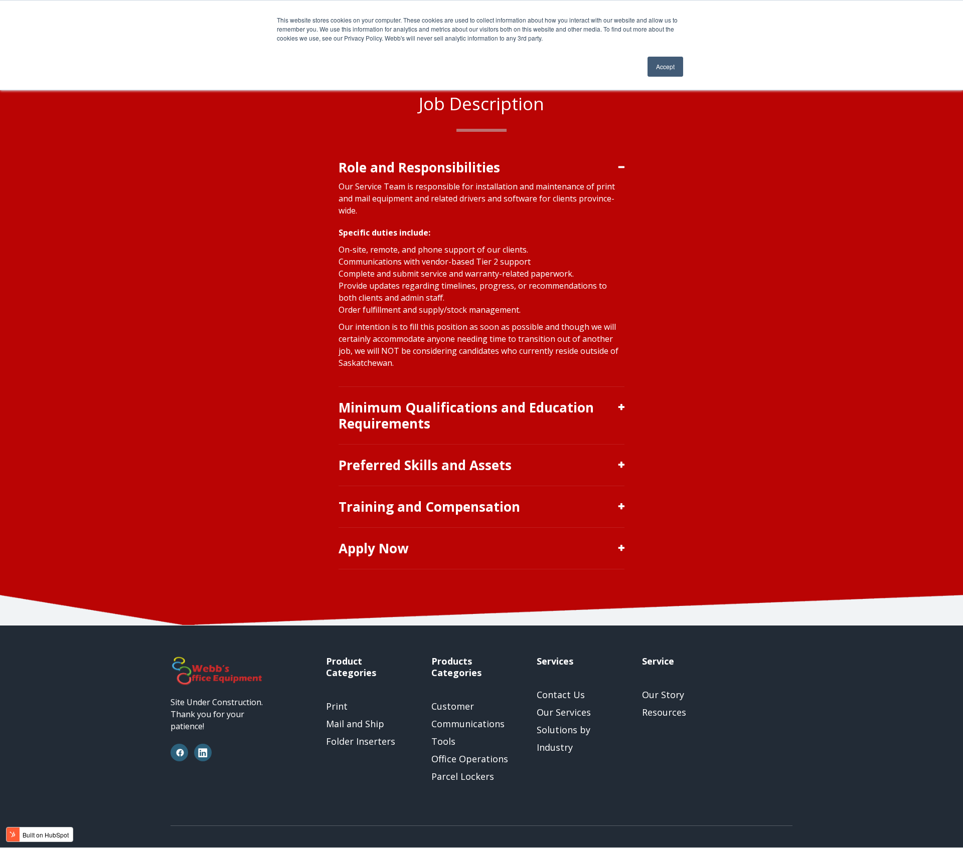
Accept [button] (665, 66)
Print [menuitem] (337, 706)
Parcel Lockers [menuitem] (462, 776)
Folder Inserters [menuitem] (360, 741)
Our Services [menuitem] (564, 712)
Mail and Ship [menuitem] (355, 724)
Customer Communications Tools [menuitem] (468, 723)
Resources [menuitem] (664, 712)
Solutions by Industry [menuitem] (563, 738)
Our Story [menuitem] (663, 695)
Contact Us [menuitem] (561, 695)
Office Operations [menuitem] (469, 759)
